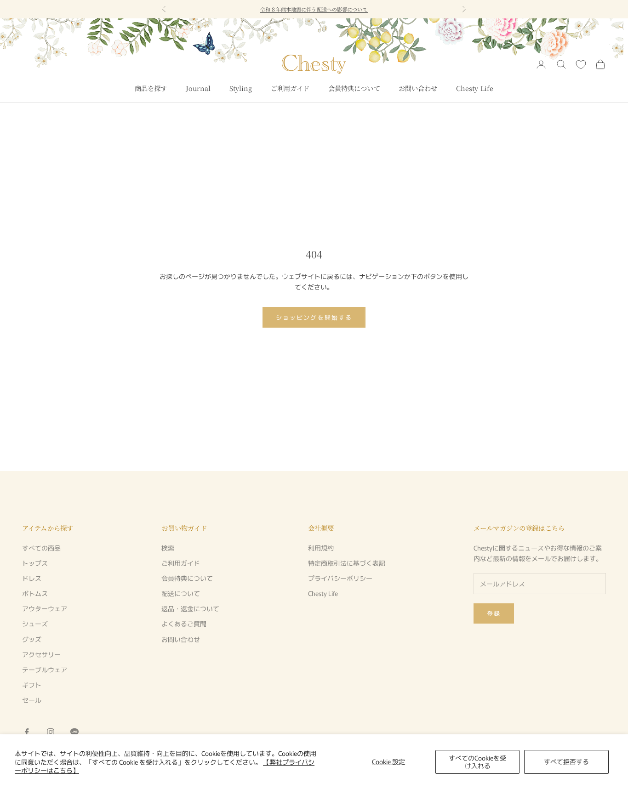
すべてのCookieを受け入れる (477, 761)
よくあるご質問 (183, 623)
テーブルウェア (44, 669)
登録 (494, 613)
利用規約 (321, 547)
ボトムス (35, 593)
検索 (167, 547)
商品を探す (151, 88)
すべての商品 (41, 547)
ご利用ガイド (290, 88)
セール (31, 699)
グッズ (31, 639)
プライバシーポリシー (340, 578)
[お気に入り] (581, 64)
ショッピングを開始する (314, 317)
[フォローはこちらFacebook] (26, 732)
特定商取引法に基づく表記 (346, 563)
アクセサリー (41, 654)
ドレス (31, 578)
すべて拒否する (566, 761)
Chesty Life (475, 88)
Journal (198, 88)
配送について (180, 593)
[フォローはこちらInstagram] (50, 732)
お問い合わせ (418, 88)
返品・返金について (190, 608)
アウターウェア (44, 608)
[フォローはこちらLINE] (74, 732)
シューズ (35, 623)
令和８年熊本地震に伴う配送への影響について (313, 9)
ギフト (31, 684)
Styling (240, 88)
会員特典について (354, 88)
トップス (35, 563)
